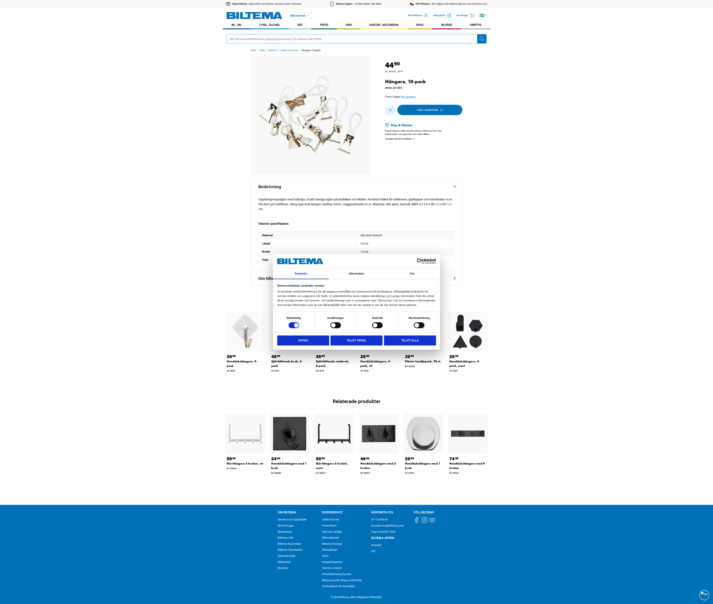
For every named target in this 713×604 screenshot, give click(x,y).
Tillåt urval (356, 340)
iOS (373, 551)
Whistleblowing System (336, 574)
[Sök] (481, 38)
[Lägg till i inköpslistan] (390, 110)
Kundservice (332, 512)
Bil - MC (237, 25)
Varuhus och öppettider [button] (292, 519)
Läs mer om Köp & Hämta (398, 138)
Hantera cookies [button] (332, 568)
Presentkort (329, 525)
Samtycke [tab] (300, 273)
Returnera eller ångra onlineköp (342, 580)
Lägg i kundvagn (427, 109)
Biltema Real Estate (289, 543)
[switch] (335, 325)
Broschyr (283, 568)
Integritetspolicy (332, 562)
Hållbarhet (284, 562)
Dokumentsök (286, 556)
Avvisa (303, 340)
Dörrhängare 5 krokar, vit (245, 463)
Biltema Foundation (290, 549)
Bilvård (446, 25)
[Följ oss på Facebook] (417, 520)
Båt (300, 25)
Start (253, 50)
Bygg (420, 25)
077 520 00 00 (379, 519)
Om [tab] (412, 273)
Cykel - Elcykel (269, 25)
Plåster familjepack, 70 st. (423, 361)
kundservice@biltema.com (387, 525)
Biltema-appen (382, 538)
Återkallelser (330, 549)
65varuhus (408, 96)
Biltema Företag (332, 543)
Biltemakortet (330, 537)
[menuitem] (236, 25)
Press (325, 556)
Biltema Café (285, 537)
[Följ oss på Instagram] (424, 520)
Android (376, 545)
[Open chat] (704, 595)
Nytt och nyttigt (332, 531)
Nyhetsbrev (285, 531)
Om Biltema (287, 512)
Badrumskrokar (289, 50)
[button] (483, 15)
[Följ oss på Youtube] (432, 522)
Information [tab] (356, 273)
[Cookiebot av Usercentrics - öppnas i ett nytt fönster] (419, 261)
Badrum (272, 50)
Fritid (324, 25)
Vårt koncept (285, 525)
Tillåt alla (410, 340)
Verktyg (475, 25)
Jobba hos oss (330, 519)
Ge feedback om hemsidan (338, 586)
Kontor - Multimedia (384, 25)
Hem (349, 25)
